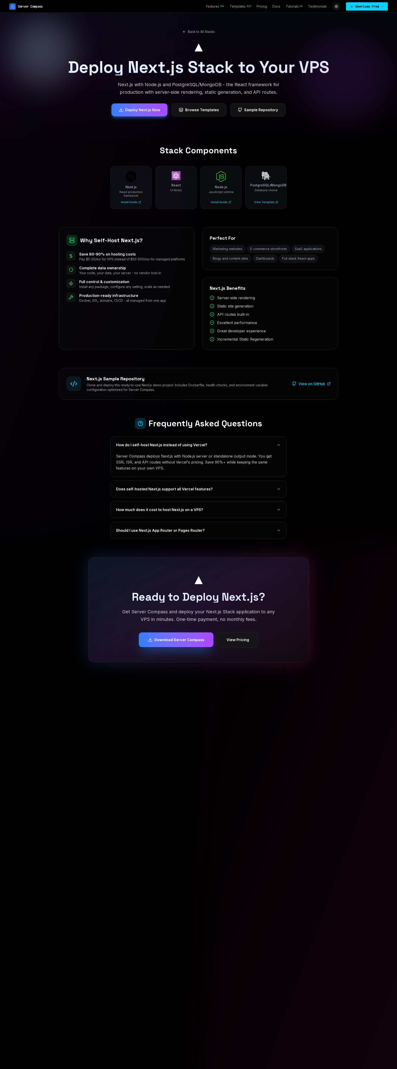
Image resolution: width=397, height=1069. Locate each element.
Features (215, 6)
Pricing (262, 6)
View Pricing (238, 639)
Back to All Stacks (201, 32)
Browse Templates (202, 110)
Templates (240, 6)
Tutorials (294, 6)
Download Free (367, 6)
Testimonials (317, 6)
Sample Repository (261, 110)
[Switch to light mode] (336, 6)
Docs (276, 6)
